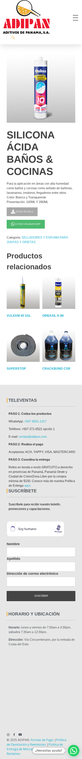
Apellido (13, 559)
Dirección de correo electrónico (32, 574)
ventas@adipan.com (33, 436)
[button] (73, 750)
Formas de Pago (42, 740)
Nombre (13, 544)
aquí (27, 485)
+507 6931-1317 (35, 421)
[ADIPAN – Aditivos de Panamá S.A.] (37, 17)
